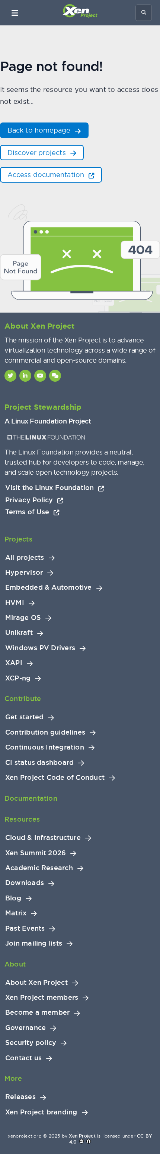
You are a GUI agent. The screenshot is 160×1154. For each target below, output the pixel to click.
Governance (25, 1028)
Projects (18, 539)
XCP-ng (18, 678)
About (15, 964)
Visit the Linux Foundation (50, 487)
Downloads (24, 883)
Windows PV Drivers (40, 648)
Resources (22, 819)
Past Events (25, 928)
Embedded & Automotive (48, 587)
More (13, 1078)
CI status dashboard (39, 763)
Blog (13, 898)
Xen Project (82, 1136)
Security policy (30, 1043)
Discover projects (37, 152)
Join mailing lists (33, 943)
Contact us (23, 1058)
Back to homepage (40, 130)
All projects (24, 557)
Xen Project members (41, 997)
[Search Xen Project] (143, 12)
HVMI (14, 603)
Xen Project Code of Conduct (55, 777)
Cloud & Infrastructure (43, 838)
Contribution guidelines (45, 732)
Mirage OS (23, 618)
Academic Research (39, 868)
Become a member (37, 1012)
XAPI (13, 663)
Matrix (15, 913)
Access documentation (46, 174)
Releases (20, 1097)
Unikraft (19, 633)
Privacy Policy (30, 500)
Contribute (22, 698)
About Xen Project (36, 982)
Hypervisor (24, 572)
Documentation (30, 798)
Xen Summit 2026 (35, 853)
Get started (24, 717)
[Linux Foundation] (46, 437)
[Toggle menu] (15, 12)
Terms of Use (28, 512)
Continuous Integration (44, 747)
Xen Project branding (41, 1112)
